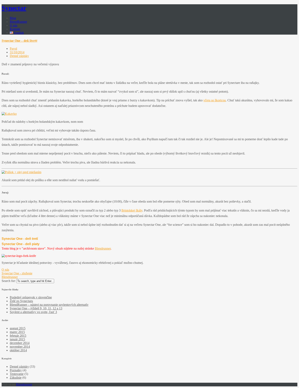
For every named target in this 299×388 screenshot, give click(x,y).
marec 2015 (17, 332)
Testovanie (17, 374)
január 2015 (17, 339)
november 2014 (20, 346)
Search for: (9, 281)
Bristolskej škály (131, 210)
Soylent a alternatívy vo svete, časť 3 (33, 312)
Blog (13, 18)
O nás (13, 25)
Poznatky (16, 370)
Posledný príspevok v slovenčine (31, 297)
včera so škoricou (214, 100)
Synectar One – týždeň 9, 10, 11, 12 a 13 (36, 308)
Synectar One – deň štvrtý (19, 40)
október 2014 (18, 350)
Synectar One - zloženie (17, 273)
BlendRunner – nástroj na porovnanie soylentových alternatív (49, 304)
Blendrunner (103, 248)
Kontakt (15, 29)
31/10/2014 (17, 52)
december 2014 (19, 343)
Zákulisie (16, 377)
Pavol (13, 48)
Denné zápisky (19, 56)
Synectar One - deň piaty (20, 244)
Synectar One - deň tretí (20, 238)
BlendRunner (18, 21)
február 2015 (18, 335)
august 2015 (17, 328)
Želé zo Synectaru (21, 301)
